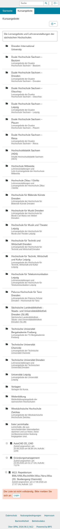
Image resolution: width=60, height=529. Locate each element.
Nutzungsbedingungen (30, 515)
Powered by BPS (44, 527)
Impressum (49, 515)
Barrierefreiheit (22, 521)
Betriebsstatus (38, 521)
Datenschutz (11, 515)
